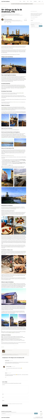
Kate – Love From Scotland (8, 19)
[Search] (42, 1)
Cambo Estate (12, 133)
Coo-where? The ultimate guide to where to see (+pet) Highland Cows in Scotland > (22, 3)
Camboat (2, 137)
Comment (3, 384)
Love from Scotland (5, 1)
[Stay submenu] (32, 1)
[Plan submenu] (21, 1)
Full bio (5, 22)
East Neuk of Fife (11, 155)
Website (10, 22)
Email (3, 397)
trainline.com (18, 338)
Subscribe (36, 413)
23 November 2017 (13, 366)
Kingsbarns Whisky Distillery (17, 137)
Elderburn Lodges (12, 283)
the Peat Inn (6, 213)
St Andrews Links (6, 78)
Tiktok (41, 415)
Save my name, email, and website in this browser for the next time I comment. (12, 403)
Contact (8, 22)
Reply (5, 364)
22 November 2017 (11, 360)
